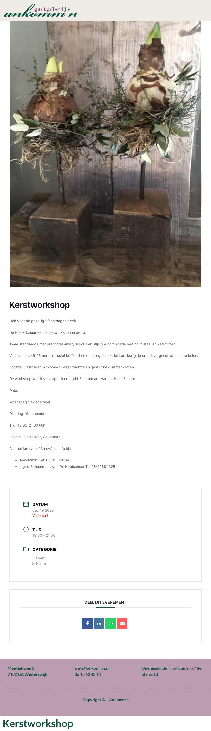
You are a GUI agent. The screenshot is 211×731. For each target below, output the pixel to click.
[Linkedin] (99, 623)
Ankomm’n (119, 699)
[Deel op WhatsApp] (111, 623)
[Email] (122, 623)
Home (41, 563)
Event (41, 558)
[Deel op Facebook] (87, 623)
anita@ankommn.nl (92, 667)
